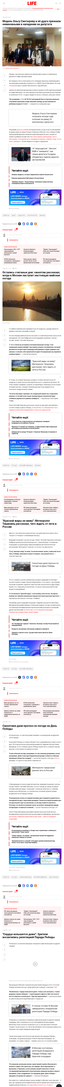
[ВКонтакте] (31, 224)
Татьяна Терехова (24, 661)
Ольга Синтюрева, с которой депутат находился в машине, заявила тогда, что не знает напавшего (35, 139)
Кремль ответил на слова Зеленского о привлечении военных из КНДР (12, 713)
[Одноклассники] (35, 224)
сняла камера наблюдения (42, 137)
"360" (55, 987)
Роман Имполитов (15, 458)
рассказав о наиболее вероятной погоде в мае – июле (28, 817)
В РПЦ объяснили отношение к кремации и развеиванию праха (12, 261)
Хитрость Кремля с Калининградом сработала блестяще (30, 251)
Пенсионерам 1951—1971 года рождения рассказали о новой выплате (12, 252)
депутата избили (23, 130)
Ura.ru (57, 758)
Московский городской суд (12, 68)
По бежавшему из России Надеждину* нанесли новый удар (12, 501)
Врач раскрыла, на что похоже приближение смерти (11, 509)
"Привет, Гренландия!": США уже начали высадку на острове (51, 251)
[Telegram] (27, 224)
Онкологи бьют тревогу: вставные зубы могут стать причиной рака (50, 509)
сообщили (12, 86)
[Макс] (23, 224)
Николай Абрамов (15, 208)
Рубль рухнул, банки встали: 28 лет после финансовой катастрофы (31, 261)
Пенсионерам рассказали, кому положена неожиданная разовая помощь (51, 713)
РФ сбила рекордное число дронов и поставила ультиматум (51, 261)
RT (57, 807)
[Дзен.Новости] (19, 224)
